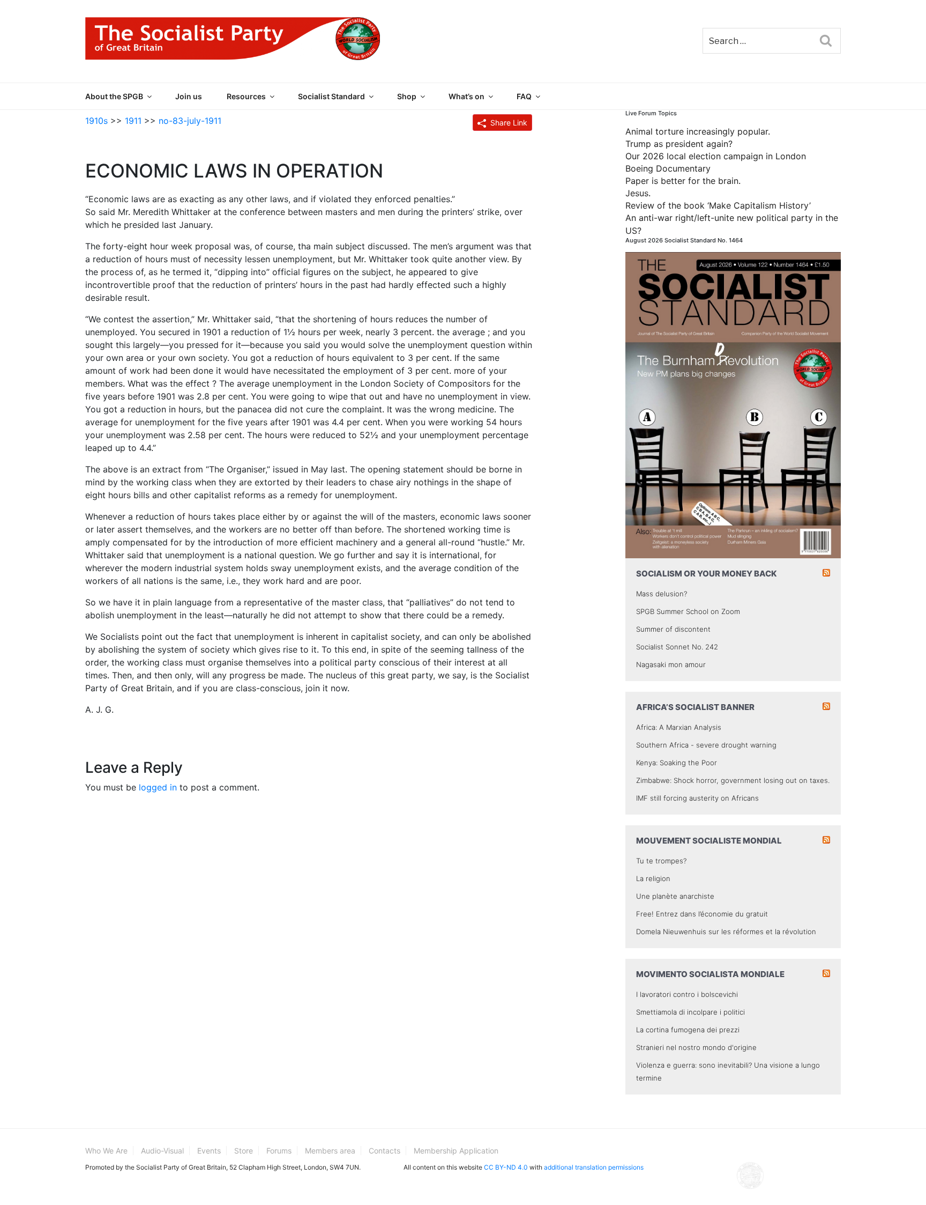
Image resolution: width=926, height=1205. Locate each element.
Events (209, 1150)
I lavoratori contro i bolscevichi (687, 994)
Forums (279, 1150)
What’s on (466, 96)
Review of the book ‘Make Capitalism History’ (718, 205)
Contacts (384, 1150)
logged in (158, 787)
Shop (406, 96)
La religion (653, 878)
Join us (188, 96)
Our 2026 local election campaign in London (715, 156)
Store (243, 1150)
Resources (246, 96)
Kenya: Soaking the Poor (676, 762)
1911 (133, 120)
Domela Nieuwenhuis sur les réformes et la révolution (726, 931)
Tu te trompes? (661, 860)
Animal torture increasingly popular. (697, 131)
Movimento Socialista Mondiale (710, 974)
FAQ (524, 96)
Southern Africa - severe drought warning (706, 745)
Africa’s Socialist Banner (695, 707)
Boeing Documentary (668, 168)
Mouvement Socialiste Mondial (709, 841)
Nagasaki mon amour (671, 664)
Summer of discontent (673, 629)
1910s (96, 120)
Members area (330, 1150)
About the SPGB (114, 96)
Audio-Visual (162, 1150)
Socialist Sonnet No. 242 (677, 646)
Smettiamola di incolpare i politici (690, 1012)
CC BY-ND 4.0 (506, 1167)
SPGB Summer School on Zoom (688, 611)
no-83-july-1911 (190, 120)
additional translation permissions (594, 1167)
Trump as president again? (679, 143)
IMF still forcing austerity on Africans (697, 798)
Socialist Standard (331, 96)
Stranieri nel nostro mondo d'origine (696, 1047)
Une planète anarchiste (675, 896)
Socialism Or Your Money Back (706, 573)
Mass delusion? (661, 593)
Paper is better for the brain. (683, 180)
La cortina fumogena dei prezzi (688, 1029)
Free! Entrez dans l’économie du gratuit (702, 914)
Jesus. (638, 193)
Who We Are (106, 1150)
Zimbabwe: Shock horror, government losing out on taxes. (733, 780)
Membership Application (456, 1150)
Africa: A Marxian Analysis (678, 727)
